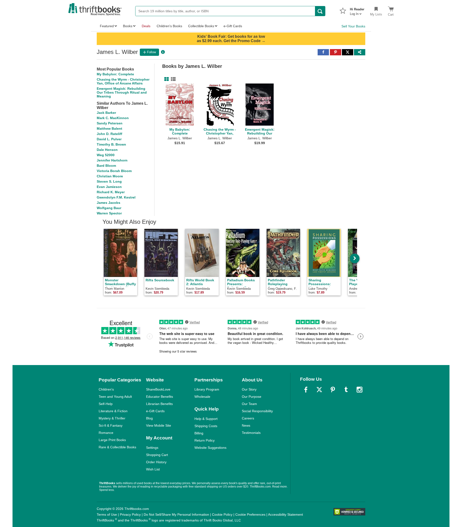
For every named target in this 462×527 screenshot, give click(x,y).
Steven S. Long (109, 181)
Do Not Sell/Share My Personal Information (176, 514)
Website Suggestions (210, 448)
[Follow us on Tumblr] (346, 389)
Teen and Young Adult (115, 396)
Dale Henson (107, 150)
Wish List (153, 469)
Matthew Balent (109, 128)
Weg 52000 (106, 155)
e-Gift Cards (155, 411)
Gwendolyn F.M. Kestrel (116, 197)
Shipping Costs (205, 426)
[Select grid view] (165, 79)
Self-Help (106, 404)
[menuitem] (357, 10)
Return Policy (204, 440)
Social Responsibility (257, 411)
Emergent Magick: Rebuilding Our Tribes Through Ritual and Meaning (122, 92)
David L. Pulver (109, 139)
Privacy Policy (130, 514)
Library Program (206, 389)
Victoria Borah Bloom (114, 171)
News (246, 425)
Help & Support (206, 419)
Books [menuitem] (127, 26)
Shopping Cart (157, 455)
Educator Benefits (159, 396)
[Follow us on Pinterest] (333, 389)
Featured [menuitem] (107, 26)
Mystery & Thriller (112, 418)
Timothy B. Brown (111, 144)
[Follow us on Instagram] (359, 389)
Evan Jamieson (109, 187)
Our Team (249, 404)
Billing (198, 433)
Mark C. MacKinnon (113, 118)
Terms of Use (107, 514)
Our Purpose (251, 396)
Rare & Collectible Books (117, 447)
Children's (106, 389)
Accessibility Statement (285, 514)
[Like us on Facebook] (306, 389)
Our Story (249, 389)
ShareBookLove (158, 389)
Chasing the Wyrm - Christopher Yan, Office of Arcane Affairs (123, 81)
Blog (149, 418)
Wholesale (202, 396)
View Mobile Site (158, 425)
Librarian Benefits (159, 404)
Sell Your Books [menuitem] (353, 26)
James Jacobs (108, 203)
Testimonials (251, 433)
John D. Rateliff (109, 134)
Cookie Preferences (250, 514)
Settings (152, 448)
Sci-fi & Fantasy (110, 425)
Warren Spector (109, 213)
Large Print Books (112, 440)
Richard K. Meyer (111, 192)
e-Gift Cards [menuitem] (233, 26)
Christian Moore (110, 176)
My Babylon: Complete (115, 74)
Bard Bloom (106, 165)
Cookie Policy (222, 514)
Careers (248, 418)
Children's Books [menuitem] (169, 26)
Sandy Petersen (109, 123)
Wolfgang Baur (109, 208)
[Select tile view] (172, 79)
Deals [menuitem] (146, 26)
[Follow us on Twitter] (319, 389)
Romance (106, 433)
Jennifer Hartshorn (112, 160)
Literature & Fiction (113, 411)
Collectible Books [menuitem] (201, 26)
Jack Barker (106, 113)
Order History (156, 462)
